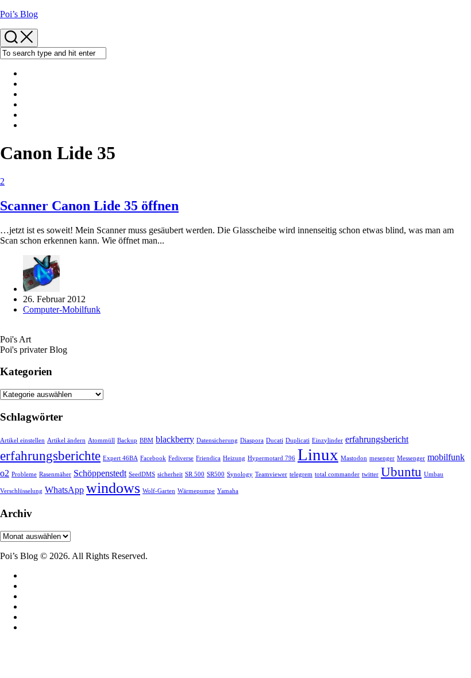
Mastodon (354, 458)
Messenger (411, 458)
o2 (4, 473)
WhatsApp (64, 490)
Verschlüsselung (21, 491)
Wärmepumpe (196, 491)
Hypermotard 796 (271, 458)
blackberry (175, 439)
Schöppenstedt (100, 473)
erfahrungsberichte (50, 455)
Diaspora (252, 440)
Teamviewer (271, 474)
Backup (127, 440)
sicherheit (170, 474)
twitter (370, 474)
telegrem (300, 474)
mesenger (382, 458)
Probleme (24, 474)
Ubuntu (401, 471)
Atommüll (101, 440)
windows (113, 488)
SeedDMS (142, 474)
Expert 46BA (120, 458)
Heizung (234, 458)
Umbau (433, 474)
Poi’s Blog (19, 14)
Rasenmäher (55, 474)
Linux (318, 454)
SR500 (216, 474)
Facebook (153, 458)
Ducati (274, 440)
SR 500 (194, 474)
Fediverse (181, 458)
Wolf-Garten (158, 491)
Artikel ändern (66, 440)
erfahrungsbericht (376, 439)
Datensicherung (217, 440)
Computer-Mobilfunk (62, 309)
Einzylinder (327, 440)
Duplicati (297, 440)
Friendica (208, 458)
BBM (146, 440)
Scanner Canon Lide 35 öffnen (89, 205)
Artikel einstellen (22, 440)
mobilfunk (446, 457)
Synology (240, 474)
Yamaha (227, 491)
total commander (337, 474)
